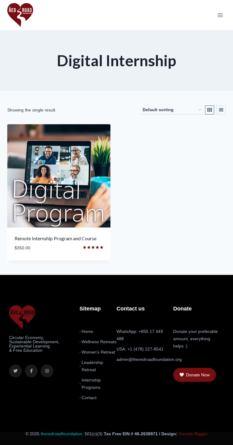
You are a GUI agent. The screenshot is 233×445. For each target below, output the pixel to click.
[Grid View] (209, 110)
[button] (194, 375)
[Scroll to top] (212, 436)
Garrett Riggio (193, 433)
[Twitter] (15, 371)
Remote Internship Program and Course (55, 238)
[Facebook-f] (31, 371)
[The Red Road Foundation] (20, 15)
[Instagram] (47, 371)
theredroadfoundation (61, 433)
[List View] (221, 110)
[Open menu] (220, 15)
